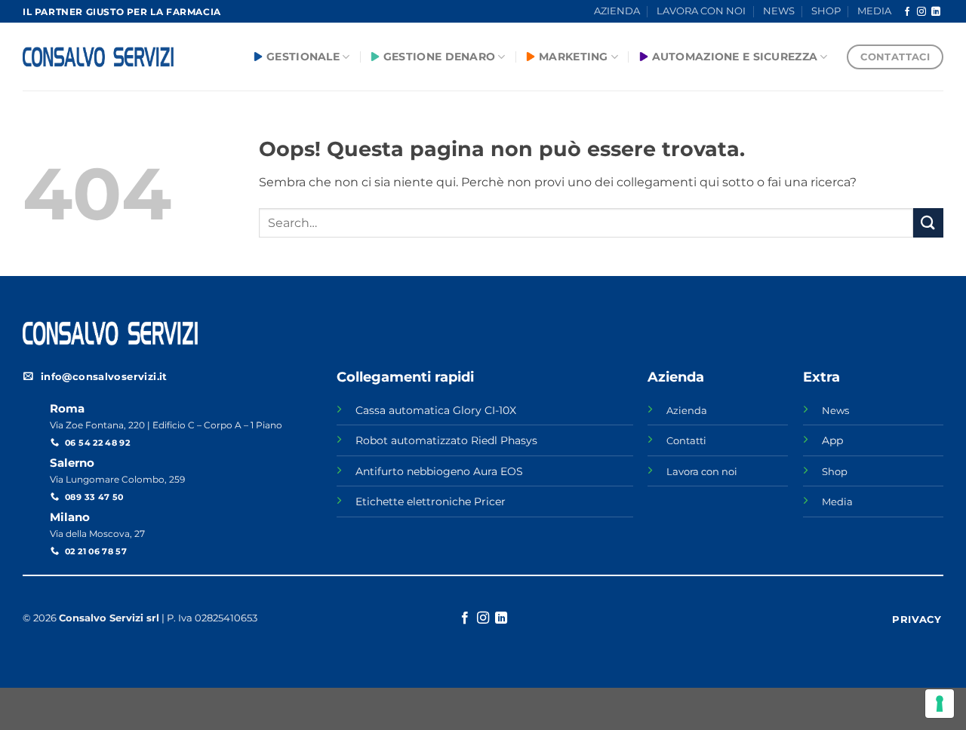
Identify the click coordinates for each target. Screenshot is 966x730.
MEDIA (874, 11)
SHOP (826, 11)
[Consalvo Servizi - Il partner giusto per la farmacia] (98, 57)
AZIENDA (617, 11)
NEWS (779, 11)
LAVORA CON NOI (701, 11)
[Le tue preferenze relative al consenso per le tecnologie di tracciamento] (939, 703)
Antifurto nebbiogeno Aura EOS (439, 471)
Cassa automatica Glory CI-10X (435, 410)
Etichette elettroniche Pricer (430, 501)
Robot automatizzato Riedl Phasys (446, 440)
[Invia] (928, 223)
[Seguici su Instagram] (921, 12)
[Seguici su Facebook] (907, 12)
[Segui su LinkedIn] (935, 12)
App (832, 440)
